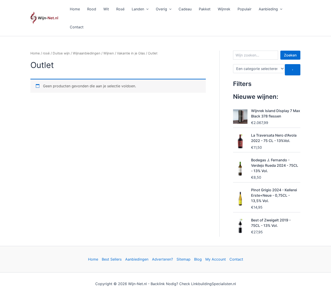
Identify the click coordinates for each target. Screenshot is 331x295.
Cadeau (185, 9)
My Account (215, 259)
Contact (77, 27)
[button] (146, 9)
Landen (138, 9)
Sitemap (183, 259)
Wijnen (108, 53)
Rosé (120, 9)
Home (75, 9)
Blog (198, 259)
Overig (161, 9)
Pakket (205, 9)
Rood (91, 9)
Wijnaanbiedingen (86, 53)
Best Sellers (112, 259)
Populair (245, 9)
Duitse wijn (61, 53)
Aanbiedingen (136, 259)
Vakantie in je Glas (131, 53)
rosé (46, 53)
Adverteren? (162, 259)
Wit (106, 9)
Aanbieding (268, 9)
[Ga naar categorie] (292, 69)
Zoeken (290, 55)
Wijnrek (224, 9)
